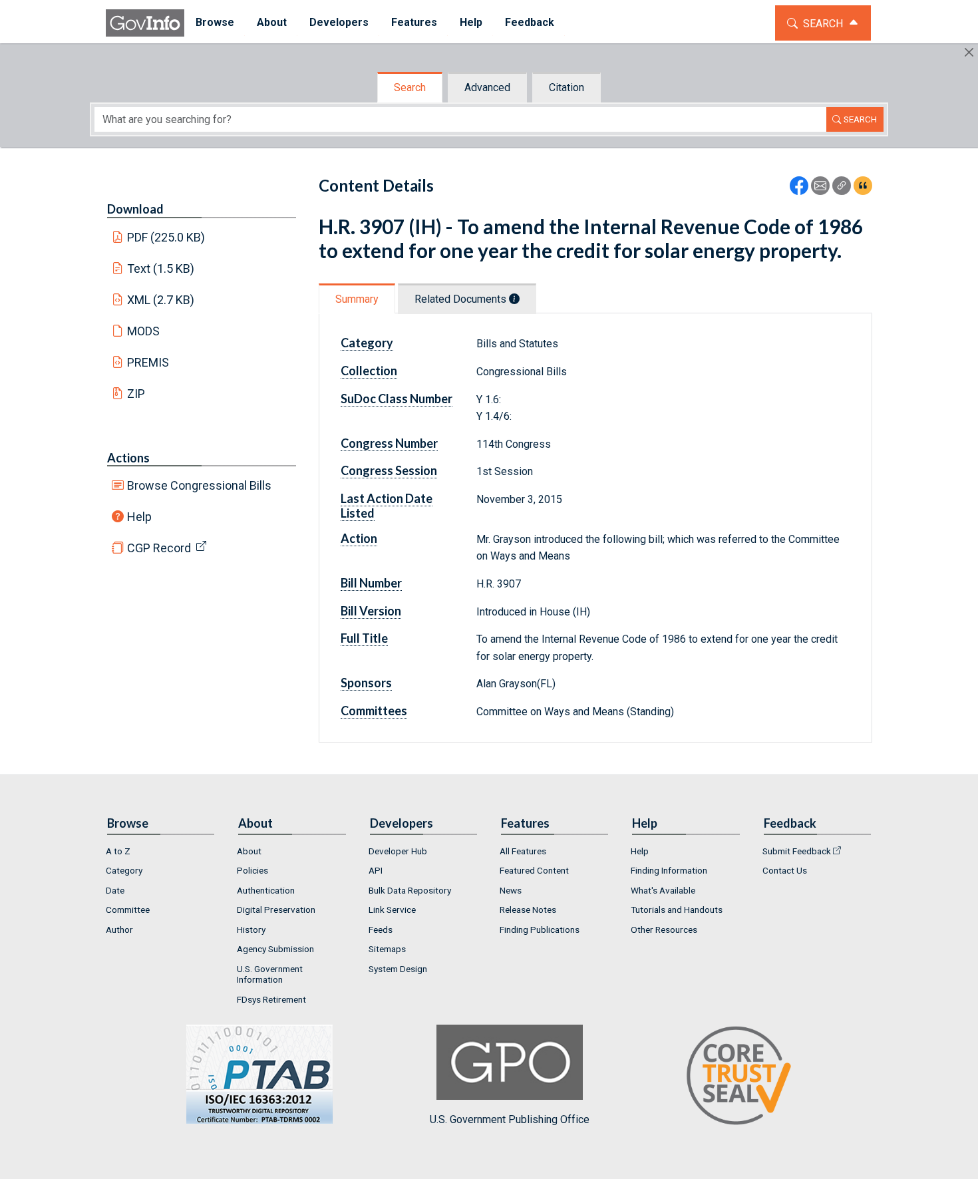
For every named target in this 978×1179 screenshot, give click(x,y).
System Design (398, 968)
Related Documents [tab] (461, 299)
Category (124, 870)
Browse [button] (215, 22)
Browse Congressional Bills (199, 485)
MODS (143, 331)
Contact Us (784, 870)
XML (161, 300)
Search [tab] (410, 87)
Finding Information (669, 870)
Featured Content (534, 870)
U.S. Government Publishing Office (509, 1119)
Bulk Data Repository (410, 890)
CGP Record (159, 548)
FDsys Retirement (271, 999)
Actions (128, 457)
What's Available (663, 890)
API (376, 870)
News (511, 890)
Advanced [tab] (487, 87)
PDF (166, 237)
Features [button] (414, 22)
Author (119, 929)
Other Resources (664, 929)
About (249, 851)
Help (139, 517)
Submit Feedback (796, 851)
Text (161, 268)
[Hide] (969, 52)
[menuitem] (214, 23)
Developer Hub (398, 851)
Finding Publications (539, 929)
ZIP (136, 394)
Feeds (381, 929)
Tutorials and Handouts (677, 909)
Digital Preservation (276, 909)
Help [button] (471, 22)
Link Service (392, 909)
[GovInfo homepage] (145, 23)
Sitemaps (387, 948)
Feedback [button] (529, 22)
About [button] (272, 22)
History (251, 929)
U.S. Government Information (270, 974)
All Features (523, 851)
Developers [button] (339, 22)
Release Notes (528, 909)
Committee (128, 909)
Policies (252, 870)
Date (115, 890)
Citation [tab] (566, 87)
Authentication (266, 890)
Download (135, 209)
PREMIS (148, 362)
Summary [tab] (357, 299)
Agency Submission (275, 948)
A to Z (118, 851)
